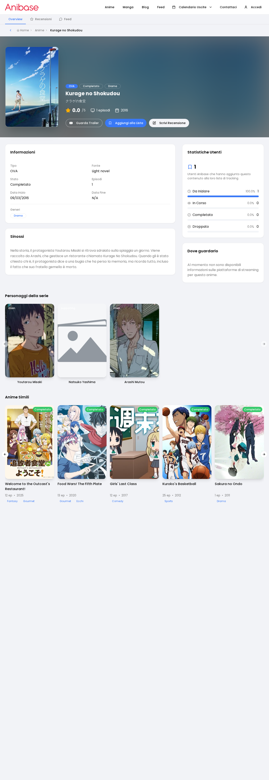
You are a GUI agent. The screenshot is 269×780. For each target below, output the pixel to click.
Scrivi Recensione (172, 123)
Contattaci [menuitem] (228, 7)
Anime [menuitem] (109, 7)
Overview (15, 19)
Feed (67, 19)
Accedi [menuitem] (256, 7)
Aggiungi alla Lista (129, 123)
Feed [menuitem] (161, 7)
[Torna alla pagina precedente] (10, 30)
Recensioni (43, 19)
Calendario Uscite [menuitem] (192, 7)
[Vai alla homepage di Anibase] (21, 7)
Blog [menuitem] (145, 7)
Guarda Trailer (87, 123)
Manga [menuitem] (128, 7)
